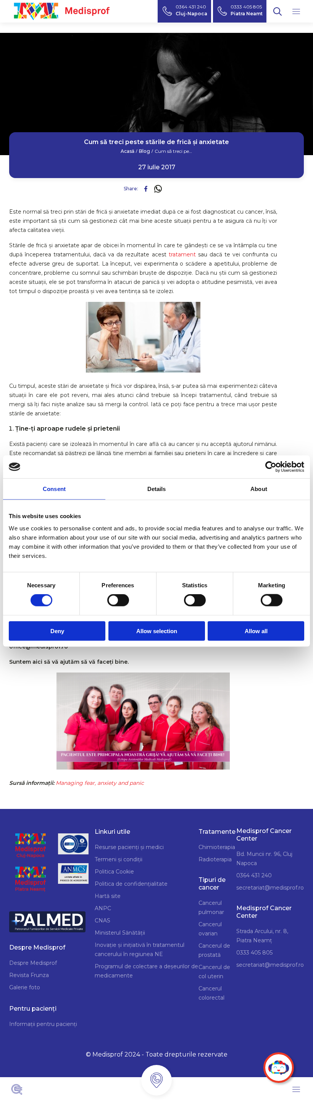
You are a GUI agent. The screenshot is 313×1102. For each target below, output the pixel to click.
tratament (182, 254)
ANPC (103, 908)
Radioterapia (215, 859)
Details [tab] (156, 489)
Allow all (256, 630)
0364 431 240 (254, 875)
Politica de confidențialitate (131, 883)
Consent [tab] (54, 489)
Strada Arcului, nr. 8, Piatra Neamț (262, 936)
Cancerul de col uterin (214, 972)
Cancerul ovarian (210, 929)
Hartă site (108, 896)
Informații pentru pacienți (43, 1024)
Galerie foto (24, 987)
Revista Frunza (29, 975)
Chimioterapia (216, 847)
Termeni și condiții (118, 859)
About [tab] (258, 489)
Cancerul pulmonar (211, 907)
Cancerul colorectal (211, 993)
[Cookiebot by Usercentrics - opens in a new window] (270, 467)
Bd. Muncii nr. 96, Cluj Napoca (264, 859)
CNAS (102, 920)
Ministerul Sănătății (120, 932)
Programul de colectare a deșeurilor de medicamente (146, 971)
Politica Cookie (114, 871)
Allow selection (156, 630)
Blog (144, 151)
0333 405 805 (254, 952)
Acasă (127, 151)
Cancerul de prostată (214, 950)
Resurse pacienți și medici (129, 847)
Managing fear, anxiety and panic (100, 783)
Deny (57, 630)
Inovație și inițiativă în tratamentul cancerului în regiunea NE (139, 950)
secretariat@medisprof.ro (270, 887)
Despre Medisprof (33, 962)
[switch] (118, 600)
